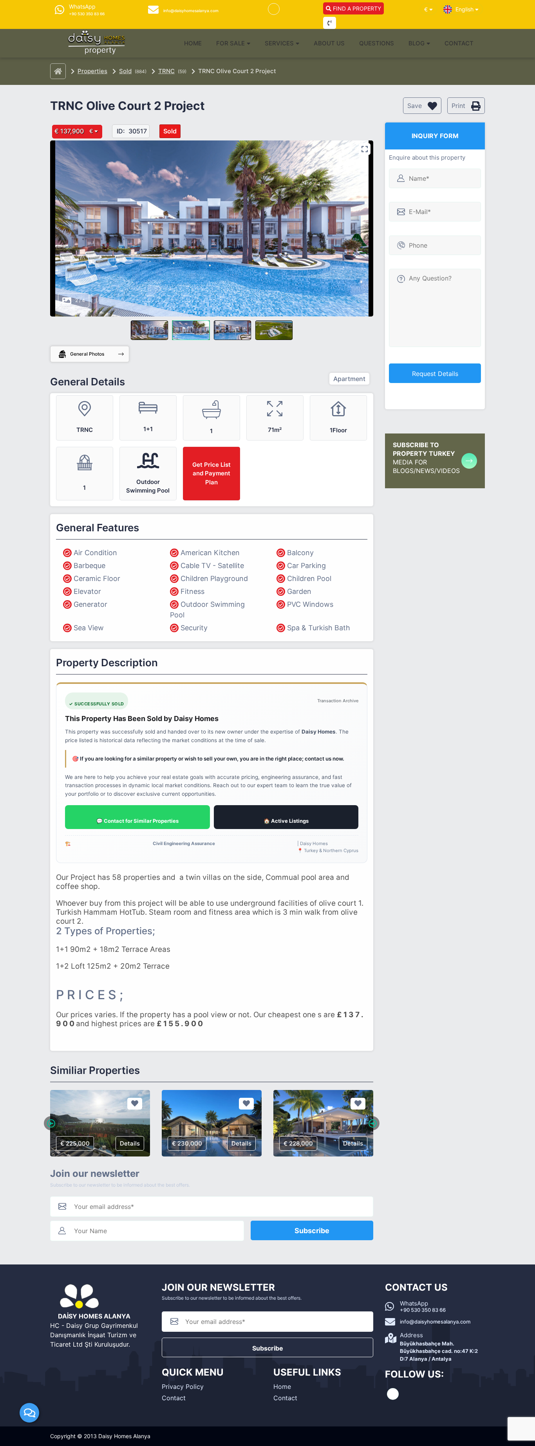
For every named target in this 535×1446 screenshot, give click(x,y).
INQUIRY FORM (435, 136)
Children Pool (309, 578)
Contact (459, 43)
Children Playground (214, 578)
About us (329, 43)
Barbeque (89, 565)
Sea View (89, 628)
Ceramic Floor (97, 578)
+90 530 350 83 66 (423, 1310)
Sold (125, 71)
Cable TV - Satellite (212, 565)
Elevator (87, 591)
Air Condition (95, 553)
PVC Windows (310, 604)
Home (193, 43)
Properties (92, 71)
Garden (299, 591)
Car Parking (306, 565)
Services (279, 43)
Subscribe (312, 1231)
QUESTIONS (376, 43)
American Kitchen (210, 553)
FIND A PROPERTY (356, 8)
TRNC (166, 71)
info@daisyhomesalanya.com (435, 1321)
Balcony (300, 553)
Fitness (192, 591)
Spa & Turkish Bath (318, 628)
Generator (90, 604)
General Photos (87, 354)
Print (459, 106)
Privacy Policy (183, 1386)
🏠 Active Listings (286, 821)
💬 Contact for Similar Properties (137, 821)
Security (194, 628)
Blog (416, 43)
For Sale (230, 43)
